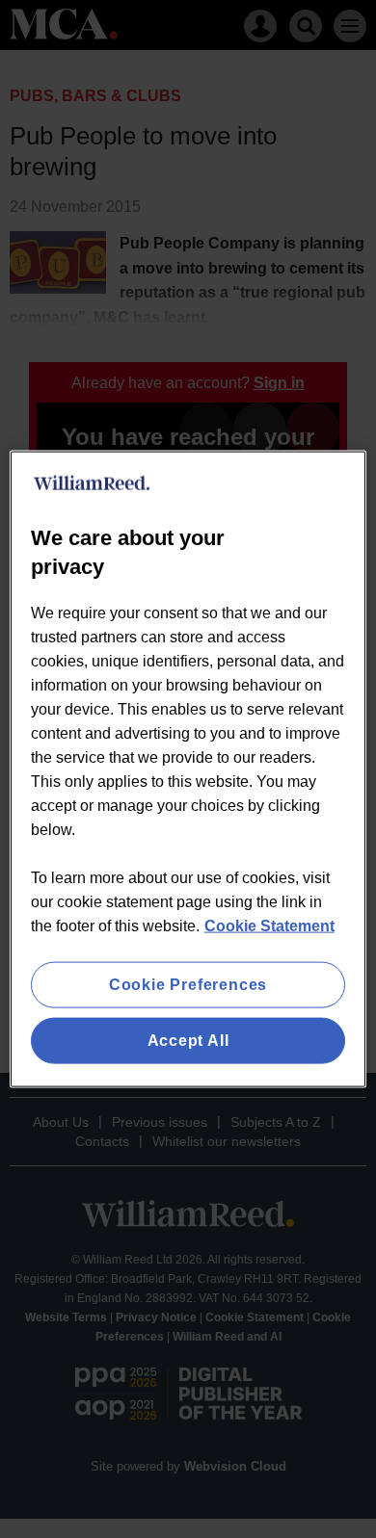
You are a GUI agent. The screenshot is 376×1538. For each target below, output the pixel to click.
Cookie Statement (269, 925)
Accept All (188, 1040)
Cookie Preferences (188, 984)
